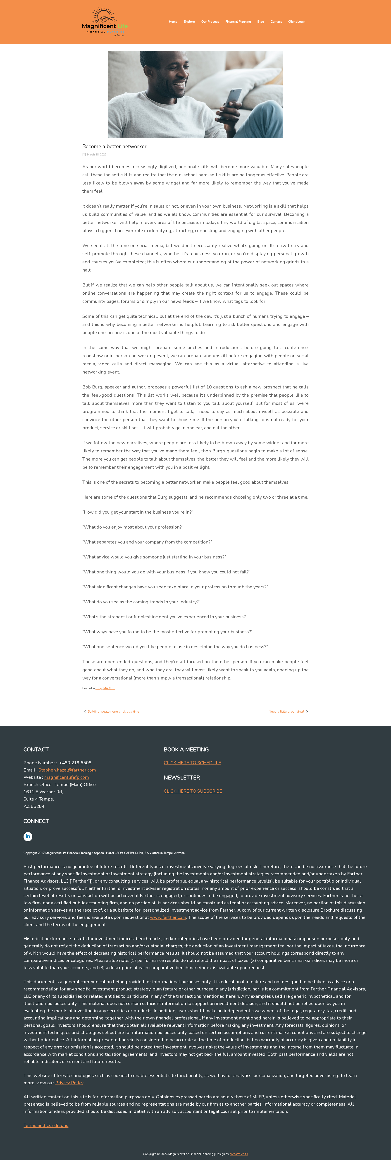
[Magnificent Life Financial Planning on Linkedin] (28, 836)
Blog (260, 21)
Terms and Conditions (46, 1125)
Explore (189, 21)
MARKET (109, 688)
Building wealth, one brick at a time (113, 711)
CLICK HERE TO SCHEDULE (192, 763)
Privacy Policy (69, 1083)
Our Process (210, 21)
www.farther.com (168, 917)
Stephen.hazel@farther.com (67, 770)
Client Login (296, 21)
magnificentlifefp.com (66, 777)
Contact (276, 21)
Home (173, 21)
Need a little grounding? (286, 711)
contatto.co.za (239, 1154)
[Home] (105, 21)
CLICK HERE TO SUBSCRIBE (193, 791)
